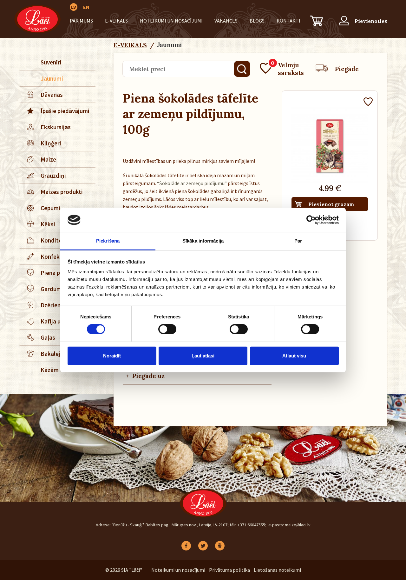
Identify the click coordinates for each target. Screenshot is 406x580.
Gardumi (52, 289)
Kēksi (48, 224)
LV (73, 7)
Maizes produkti (62, 192)
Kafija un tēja (58, 321)
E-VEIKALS (116, 20)
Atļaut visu (294, 355)
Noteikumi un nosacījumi (171, 20)
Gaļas (48, 337)
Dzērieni (51, 305)
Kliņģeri (51, 143)
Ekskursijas (56, 127)
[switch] (167, 329)
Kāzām (50, 370)
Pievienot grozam (331, 204)
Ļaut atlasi (203, 355)
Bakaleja (52, 353)
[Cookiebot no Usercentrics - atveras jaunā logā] (311, 220)
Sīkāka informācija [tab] (203, 240)
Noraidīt (112, 355)
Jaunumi (52, 78)
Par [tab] (298, 240)
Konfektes (54, 256)
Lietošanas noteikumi (277, 570)
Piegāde (347, 69)
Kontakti (288, 20)
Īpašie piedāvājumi (65, 111)
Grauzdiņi (53, 175)
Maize (48, 159)
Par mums (81, 20)
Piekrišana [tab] (108, 240)
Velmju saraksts (287, 69)
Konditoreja (56, 240)
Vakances (226, 20)
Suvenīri (51, 62)
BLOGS (257, 20)
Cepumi (50, 208)
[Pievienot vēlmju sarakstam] (368, 102)
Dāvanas (52, 94)
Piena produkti (60, 273)
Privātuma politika (229, 570)
